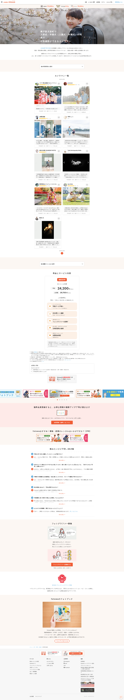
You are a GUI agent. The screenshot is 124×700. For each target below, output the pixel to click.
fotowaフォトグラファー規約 (87, 663)
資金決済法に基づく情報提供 (87, 676)
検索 (86, 2)
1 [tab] (57, 399)
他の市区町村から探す (46, 66)
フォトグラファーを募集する (62, 564)
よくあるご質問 (91, 2)
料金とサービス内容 (34, 661)
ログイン (103, 2)
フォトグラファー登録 (35, 669)
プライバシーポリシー (86, 665)
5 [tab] (66, 399)
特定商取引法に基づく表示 (87, 674)
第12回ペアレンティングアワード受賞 (62, 585)
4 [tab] (64, 399)
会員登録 (98, 2)
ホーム (31, 647)
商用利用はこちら (119, 2)
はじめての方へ (50, 661)
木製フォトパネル (34, 667)
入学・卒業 (35, 647)
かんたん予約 (109, 2)
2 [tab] (59, 399)
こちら (42, 361)
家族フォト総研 (33, 673)
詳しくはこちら (68, 359)
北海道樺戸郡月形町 (46, 48)
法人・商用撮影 (33, 671)
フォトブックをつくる (62, 641)
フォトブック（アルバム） (36, 665)
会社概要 (32, 696)
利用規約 (35, 352)
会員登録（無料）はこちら (62, 422)
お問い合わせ (50, 665)
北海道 (40, 647)
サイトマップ (38, 696)
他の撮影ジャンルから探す (48, 264)
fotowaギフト (33, 663)
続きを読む (61, 460)
